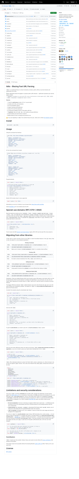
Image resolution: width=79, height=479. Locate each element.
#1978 (30, 28)
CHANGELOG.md (10, 57)
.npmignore (9, 45)
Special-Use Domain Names (23, 232)
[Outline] (55, 82)
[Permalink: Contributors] (5, 437)
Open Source (27, 2)
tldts (10, 6)
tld (67, 23)
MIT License (8, 451)
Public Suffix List (15, 395)
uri (60, 25)
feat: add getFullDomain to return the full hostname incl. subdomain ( (39, 21)
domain (61, 21)
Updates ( (28, 35)
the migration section (48, 117)
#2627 (43, 71)
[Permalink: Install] (5, 121)
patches (8, 28)
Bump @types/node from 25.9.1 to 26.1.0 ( (34, 71)
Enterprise (34, 2)
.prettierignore (9, 47)
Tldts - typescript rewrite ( (31, 38)
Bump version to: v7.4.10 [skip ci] (32, 26)
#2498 (44, 47)
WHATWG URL (32, 399)
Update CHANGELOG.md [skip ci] (32, 57)
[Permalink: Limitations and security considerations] (5, 390)
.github (8, 19)
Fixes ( (27, 28)
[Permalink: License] (5, 448)
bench (8, 21)
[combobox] (42, 13)
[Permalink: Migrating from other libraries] (5, 235)
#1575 (47, 73)
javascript (65, 21)
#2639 (41, 30)
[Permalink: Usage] (5, 129)
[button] (53, 125)
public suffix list (38, 443)
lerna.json (8, 66)
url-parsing (66, 25)
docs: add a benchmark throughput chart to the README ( (37, 23)
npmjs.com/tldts (63, 19)
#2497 (31, 35)
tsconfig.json (9, 73)
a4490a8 (42, 16)
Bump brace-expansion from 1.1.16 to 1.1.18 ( (22, 16)
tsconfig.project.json (11, 76)
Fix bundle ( (28, 76)
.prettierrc (9, 49)
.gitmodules (9, 38)
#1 (36, 38)
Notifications (60, 5)
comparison (9, 23)
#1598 (41, 49)
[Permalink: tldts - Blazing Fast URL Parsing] (5, 86)
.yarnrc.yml (9, 54)
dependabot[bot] (10, 16)
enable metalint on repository (31, 40)
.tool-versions (9, 52)
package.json (9, 71)
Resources (19, 2)
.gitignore (8, 35)
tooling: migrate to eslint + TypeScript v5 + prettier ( (36, 73)
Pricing (40, 2)
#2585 (47, 19)
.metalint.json (9, 40)
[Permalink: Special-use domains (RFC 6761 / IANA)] (5, 210)
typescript (71, 23)
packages (9, 26)
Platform (7, 2)
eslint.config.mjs (10, 64)
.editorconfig (9, 33)
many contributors (47, 440)
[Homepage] (3, 2)
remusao (5, 6)
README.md (9, 61)
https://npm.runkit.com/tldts (38, 204)
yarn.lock (8, 78)
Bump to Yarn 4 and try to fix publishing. (33, 52)
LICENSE (8, 59)
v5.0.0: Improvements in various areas (33, 33)
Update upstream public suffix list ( (33, 30)
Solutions (13, 2)
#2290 (32, 76)
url (62, 25)
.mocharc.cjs (9, 42)
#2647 (32, 16)
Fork (67, 5)
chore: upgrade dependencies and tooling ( (34, 47)
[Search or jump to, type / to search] (64, 2)
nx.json (8, 68)
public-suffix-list (62, 23)
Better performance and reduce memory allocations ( (36, 19)
